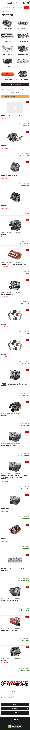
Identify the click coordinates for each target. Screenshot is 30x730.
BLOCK (3, 539)
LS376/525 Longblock (8, 509)
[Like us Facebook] (12, 719)
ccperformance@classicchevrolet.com (13, 694)
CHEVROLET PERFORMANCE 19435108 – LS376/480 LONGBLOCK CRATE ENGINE (14, 477)
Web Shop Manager (20, 722)
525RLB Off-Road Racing (9, 600)
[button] (15, 704)
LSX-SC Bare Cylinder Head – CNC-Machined (12, 569)
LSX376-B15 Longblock (9, 630)
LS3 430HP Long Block (8, 445)
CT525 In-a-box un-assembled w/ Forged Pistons (14, 385)
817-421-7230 (7, 688)
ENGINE (3, 416)
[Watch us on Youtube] (15, 719)
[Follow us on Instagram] (17, 719)
